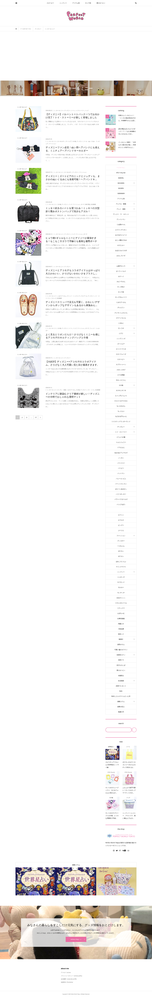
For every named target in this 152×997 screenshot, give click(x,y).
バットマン (121, 473)
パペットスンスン (121, 484)
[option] (36, 881)
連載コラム (121, 701)
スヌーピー (50, 3)
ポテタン (121, 556)
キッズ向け (121, 287)
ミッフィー (63, 3)
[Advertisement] (76, 56)
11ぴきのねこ (121, 167)
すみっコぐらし (121, 380)
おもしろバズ (121, 256)
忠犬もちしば (121, 665)
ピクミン (121, 515)
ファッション (121, 536)
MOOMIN (121, 183)
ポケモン (121, 551)
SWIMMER (121, 193)
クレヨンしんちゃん (120, 313)
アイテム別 (76, 3)
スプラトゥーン (121, 364)
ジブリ (121, 333)
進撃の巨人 (121, 707)
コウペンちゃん (121, 318)
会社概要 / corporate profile (69, 979)
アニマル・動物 (121, 204)
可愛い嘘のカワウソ (120, 650)
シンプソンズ (121, 338)
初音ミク (121, 634)
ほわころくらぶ (121, 561)
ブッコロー (121, 541)
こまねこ (121, 323)
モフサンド (121, 582)
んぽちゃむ (121, 613)
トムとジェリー (121, 442)
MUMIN (121, 188)
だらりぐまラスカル (120, 401)
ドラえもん (121, 447)
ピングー (121, 525)
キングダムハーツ (121, 297)
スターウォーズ (121, 354)
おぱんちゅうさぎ (121, 250)
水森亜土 (121, 676)
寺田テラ (121, 660)
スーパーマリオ (121, 349)
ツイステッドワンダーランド (121, 421)
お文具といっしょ (121, 261)
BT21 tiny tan (121, 173)
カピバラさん (121, 281)
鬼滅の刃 (121, 712)
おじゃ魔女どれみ (121, 240)
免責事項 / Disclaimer (67, 982)
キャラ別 (88, 3)
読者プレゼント (121, 686)
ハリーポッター (121, 494)
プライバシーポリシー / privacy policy (71, 976)
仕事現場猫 (121, 618)
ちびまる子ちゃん (121, 416)
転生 (121, 691)
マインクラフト (121, 567)
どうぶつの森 (121, 437)
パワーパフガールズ (120, 499)
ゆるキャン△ (121, 598)
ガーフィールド (121, 271)
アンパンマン (121, 219)
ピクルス (121, 520)
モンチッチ (121, 593)
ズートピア (121, 344)
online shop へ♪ (76, 939)
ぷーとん (121, 530)
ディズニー (121, 427)
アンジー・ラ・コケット (121, 214)
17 (36, 417)
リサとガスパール (121, 603)
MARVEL (121, 178)
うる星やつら (121, 224)
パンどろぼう (121, 504)
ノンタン (121, 458)
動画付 (121, 639)
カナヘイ (121, 276)
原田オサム (121, 644)
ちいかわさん (121, 406)
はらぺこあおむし (121, 489)
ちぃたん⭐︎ (121, 411)
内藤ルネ (121, 624)
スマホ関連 (121, 375)
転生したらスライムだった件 (121, 696)
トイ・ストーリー (121, 432)
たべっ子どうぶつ (121, 396)
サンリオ (121, 328)
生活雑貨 (121, 681)
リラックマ (121, 608)
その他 (121, 385)
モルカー (121, 587)
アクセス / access (66, 972)
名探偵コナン (121, 655)
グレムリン (121, 307)
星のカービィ (101, 3)
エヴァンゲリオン (121, 230)
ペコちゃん (121, 546)
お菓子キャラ (121, 266)
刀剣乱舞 (121, 629)
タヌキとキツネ (121, 390)
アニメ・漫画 (121, 209)
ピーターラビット (121, 510)
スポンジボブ (121, 370)
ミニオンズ (121, 577)
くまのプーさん (121, 302)
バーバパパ (121, 463)
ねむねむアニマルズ (120, 453)
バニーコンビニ (121, 479)
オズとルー (121, 245)
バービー (121, 468)
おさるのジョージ (121, 235)
